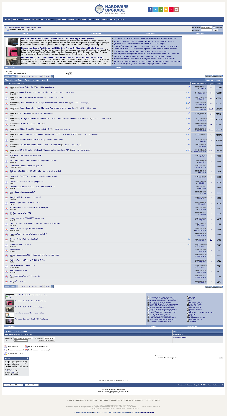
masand (12, 125)
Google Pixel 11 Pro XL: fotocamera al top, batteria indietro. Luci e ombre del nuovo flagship (62, 57)
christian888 (201, 94)
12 (211, 209)
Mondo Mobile (30, 27)
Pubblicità (96, 412)
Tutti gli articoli (10, 67)
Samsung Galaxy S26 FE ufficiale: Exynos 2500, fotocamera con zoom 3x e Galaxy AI (144, 41)
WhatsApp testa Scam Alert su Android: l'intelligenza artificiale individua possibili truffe (144, 59)
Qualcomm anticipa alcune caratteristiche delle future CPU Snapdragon (139, 44)
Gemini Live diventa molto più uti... (160, 316)
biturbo (12, 262)
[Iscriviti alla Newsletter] (160, 9)
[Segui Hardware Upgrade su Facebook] (150, 9)
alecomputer (201, 220)
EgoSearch (200, 33)
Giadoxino (13, 246)
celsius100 (201, 183)
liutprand (12, 204)
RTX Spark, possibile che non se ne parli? (26, 155)
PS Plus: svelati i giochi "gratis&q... (160, 314)
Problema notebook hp (18, 271)
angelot (12, 178)
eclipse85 (13, 146)
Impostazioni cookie (147, 412)
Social (137, 412)
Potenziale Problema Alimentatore (22, 265)
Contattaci (181, 385)
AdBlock (104, 412)
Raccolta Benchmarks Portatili (31, 140)
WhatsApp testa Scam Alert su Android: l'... (162, 311)
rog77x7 (202, 172)
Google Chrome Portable (197, 317)
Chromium (192, 297)
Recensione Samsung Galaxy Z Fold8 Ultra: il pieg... (31, 319)
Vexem (202, 115)
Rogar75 (12, 220)
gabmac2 (13, 251)
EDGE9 (71, 19)
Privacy (89, 412)
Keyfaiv (202, 88)
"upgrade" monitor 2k (17, 281)
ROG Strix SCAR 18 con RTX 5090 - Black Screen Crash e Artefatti (35, 171)
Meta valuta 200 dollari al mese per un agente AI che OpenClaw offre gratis (140, 51)
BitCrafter (13, 157)
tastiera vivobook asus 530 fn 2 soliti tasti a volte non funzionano (34, 255)
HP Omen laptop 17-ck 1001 (20, 213)
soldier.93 (13, 162)
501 (36, 76)
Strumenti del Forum (213, 80)
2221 (211, 109)
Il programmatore (15, 167)
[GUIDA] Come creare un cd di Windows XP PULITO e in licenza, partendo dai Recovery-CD (54, 119)
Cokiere (202, 120)
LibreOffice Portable (195, 302)
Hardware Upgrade (193, 385)
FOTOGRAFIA (50, 19)
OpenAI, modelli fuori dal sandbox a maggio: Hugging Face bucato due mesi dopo (143, 56)
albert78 (202, 125)
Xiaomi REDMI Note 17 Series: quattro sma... (163, 304)
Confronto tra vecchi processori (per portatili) (26, 181)
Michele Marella (14, 267)
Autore (21, 84)
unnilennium (201, 240)
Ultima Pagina (49, 87)
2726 (211, 130)
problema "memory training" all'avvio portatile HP (28, 234)
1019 (211, 151)
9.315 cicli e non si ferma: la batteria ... (161, 297)
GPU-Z (191, 299)
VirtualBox (192, 321)
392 (211, 114)
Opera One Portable (195, 304)
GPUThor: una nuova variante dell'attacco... (163, 317)
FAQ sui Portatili (25, 113)
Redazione (112, 412)
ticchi (203, 141)
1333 (211, 119)
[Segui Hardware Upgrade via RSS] (166, 9)
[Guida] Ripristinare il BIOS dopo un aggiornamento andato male (43, 103)
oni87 (11, 173)
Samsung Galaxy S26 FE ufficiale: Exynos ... (163, 299)
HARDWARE (17, 19)
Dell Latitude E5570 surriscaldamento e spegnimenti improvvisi (33, 161)
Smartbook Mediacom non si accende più (25, 197)
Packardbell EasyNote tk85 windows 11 (25, 276)
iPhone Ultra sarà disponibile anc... (160, 321)
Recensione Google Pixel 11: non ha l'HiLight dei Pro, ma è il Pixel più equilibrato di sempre (62, 48)
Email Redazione (123, 412)
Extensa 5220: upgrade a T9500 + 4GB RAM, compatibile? (32, 187)
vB (11, 369)
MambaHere (201, 130)
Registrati (25, 33)
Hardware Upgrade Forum (15, 27)
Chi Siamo (76, 412)
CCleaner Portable (195, 307)
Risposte (211, 84)
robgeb (12, 99)
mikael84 (202, 157)
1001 (40, 76)
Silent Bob (13, 199)
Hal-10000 (13, 209)
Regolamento (96, 33)
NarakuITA (13, 188)
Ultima (47, 76)
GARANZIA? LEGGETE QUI (30, 124)
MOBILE (27, 19)
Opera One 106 (194, 306)
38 (211, 125)
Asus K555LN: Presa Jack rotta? (22, 192)
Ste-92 (12, 277)
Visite (219, 84)
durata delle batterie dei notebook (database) (36, 92)
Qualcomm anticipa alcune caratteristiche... (163, 300)
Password (195, 30)
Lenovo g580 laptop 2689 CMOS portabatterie (27, 218)
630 (211, 98)
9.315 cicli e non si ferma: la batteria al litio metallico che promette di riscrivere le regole (145, 39)
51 (29, 76)
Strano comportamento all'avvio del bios (25, 202)
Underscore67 (14, 230)
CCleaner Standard (195, 309)
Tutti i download (192, 326)
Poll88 (11, 183)
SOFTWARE (62, 19)
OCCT (191, 300)
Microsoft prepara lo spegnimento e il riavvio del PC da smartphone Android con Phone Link (146, 54)
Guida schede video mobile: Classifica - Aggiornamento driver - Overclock (47, 108)
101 (33, 76)
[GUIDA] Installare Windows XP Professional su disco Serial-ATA (44, 150)
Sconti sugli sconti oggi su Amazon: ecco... (163, 319)
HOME (7, 19)
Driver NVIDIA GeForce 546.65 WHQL (201, 312)
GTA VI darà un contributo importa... (160, 302)
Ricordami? (218, 27)
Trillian (191, 316)
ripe (11, 152)
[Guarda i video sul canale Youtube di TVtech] (171, 9)
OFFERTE (121, 19)
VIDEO (148, 400)
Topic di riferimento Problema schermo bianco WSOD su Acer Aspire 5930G (48, 134)
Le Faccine (8, 371)
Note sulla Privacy (214, 385)
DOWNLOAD (115, 400)
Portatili (39, 27)
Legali (83, 412)
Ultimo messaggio (198, 83)
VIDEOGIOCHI (38, 19)
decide (12, 236)
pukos (12, 136)
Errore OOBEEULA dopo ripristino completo (26, 229)
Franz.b (202, 109)
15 (211, 240)
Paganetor (13, 225)
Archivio (204, 385)
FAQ (57, 33)
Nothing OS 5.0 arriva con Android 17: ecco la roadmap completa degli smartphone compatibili (147, 61)
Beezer (12, 141)
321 (211, 88)
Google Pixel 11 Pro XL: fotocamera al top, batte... (30, 307)
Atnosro (12, 215)
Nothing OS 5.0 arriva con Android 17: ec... (163, 312)
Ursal (11, 194)
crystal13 (202, 146)
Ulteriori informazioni (153, 406)
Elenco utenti (150, 33)
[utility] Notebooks (26, 87)
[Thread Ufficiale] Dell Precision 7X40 (24, 239)
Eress (203, 136)
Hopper (12, 241)
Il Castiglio (201, 99)
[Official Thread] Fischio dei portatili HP (34, 129)
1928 (211, 103)
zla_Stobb (13, 272)
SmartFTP (192, 314)
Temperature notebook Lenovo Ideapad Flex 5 (27, 166)
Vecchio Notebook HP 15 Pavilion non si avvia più (29, 208)
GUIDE (112, 19)
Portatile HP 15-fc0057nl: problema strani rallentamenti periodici (34, 176)
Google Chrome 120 (195, 319)
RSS (131, 412)
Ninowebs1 (201, 104)
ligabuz (12, 131)
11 (27, 76)
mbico (11, 115)
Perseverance (200, 167)
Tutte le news (116, 67)
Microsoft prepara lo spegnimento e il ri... (162, 307)
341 (211, 146)
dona (11, 89)
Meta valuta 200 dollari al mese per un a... (162, 306)
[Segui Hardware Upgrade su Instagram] (176, 9)
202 (211, 140)
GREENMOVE (81, 19)
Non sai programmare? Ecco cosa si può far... (29, 313)
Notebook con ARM (17, 250)
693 (211, 93)
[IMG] (12, 372)
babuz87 (12, 256)
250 (211, 135)
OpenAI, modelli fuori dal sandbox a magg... (163, 309)
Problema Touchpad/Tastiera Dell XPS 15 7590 (27, 260)
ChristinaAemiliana (199, 151)
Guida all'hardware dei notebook (31, 97)
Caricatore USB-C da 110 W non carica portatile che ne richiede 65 (35, 223)
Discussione (13, 84)
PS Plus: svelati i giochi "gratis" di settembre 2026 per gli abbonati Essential (140, 64)
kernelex (12, 283)
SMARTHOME (94, 19)
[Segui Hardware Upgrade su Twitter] (155, 9)
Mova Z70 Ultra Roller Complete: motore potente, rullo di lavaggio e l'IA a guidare (57, 39)
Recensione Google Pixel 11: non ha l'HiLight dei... (31, 301)
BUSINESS (127, 400)
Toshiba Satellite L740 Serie (20, 244)
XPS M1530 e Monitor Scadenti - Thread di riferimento (40, 145)
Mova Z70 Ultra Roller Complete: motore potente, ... (31, 295)
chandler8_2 (13, 104)
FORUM (105, 19)
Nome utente (196, 27)
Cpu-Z (191, 311)
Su (223, 385)
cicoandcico (13, 94)
